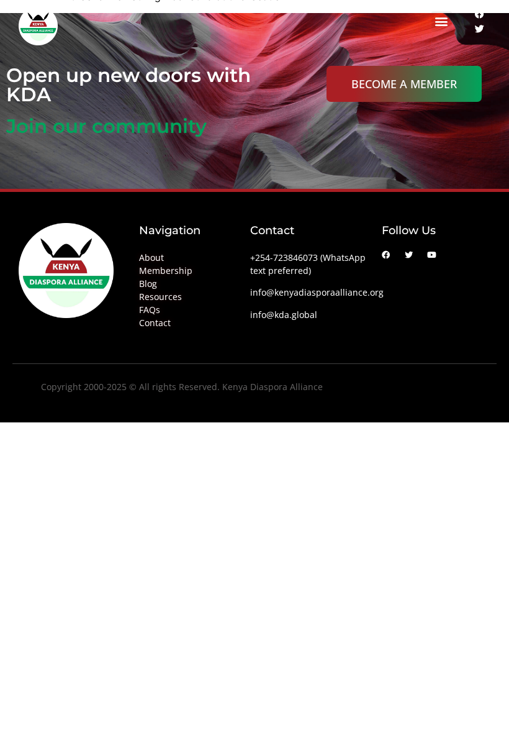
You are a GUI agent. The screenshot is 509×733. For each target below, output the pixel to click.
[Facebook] (479, 13)
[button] (441, 21)
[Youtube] (432, 255)
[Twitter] (479, 28)
